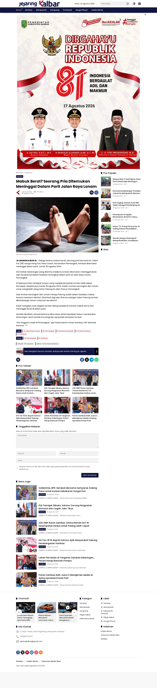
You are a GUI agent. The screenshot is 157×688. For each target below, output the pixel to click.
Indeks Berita (106, 631)
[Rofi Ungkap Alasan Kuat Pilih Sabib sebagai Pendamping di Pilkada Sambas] (106, 205)
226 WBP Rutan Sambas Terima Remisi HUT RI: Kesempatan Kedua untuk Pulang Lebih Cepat (84, 390)
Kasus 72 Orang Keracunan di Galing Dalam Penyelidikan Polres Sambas (126, 227)
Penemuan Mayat (66, 331)
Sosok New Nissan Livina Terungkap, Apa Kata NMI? (25, 617)
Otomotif (42, 610)
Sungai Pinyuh (109, 621)
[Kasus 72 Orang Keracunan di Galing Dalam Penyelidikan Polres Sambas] (106, 229)
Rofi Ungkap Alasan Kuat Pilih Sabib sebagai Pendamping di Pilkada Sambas (126, 204)
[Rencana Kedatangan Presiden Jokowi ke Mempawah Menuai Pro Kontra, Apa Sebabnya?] (106, 193)
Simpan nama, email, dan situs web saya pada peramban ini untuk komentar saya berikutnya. (54, 467)
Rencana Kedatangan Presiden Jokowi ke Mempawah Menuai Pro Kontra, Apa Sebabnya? (127, 192)
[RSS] (41, 652)
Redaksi (104, 639)
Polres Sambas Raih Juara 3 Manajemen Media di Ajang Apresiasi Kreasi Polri (84, 418)
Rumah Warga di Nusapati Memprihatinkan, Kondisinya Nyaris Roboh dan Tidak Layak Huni (126, 239)
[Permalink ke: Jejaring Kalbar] (19, 192)
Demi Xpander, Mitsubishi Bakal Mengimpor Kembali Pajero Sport (66, 618)
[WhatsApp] (96, 360)
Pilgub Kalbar (85, 615)
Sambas (20, 176)
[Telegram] (92, 360)
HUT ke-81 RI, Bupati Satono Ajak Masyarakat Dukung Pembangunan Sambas (28, 418)
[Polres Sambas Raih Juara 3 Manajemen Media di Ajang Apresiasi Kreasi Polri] (85, 405)
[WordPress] (32, 652)
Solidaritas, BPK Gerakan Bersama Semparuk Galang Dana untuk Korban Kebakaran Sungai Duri (28, 390)
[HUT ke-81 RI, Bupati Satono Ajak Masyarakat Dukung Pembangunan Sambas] (29, 405)
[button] (127, 4)
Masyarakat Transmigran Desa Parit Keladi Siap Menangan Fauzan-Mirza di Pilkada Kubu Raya (127, 180)
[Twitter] (87, 360)
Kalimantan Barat (87, 618)
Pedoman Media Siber (110, 635)
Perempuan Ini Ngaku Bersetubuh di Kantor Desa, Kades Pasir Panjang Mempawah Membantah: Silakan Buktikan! (125, 215)
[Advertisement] (121, 268)
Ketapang (84, 611)
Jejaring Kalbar (27, 192)
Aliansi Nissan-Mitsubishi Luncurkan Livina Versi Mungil (45, 618)
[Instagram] (36, 652)
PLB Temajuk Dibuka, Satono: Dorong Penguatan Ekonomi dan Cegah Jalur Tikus (56, 390)
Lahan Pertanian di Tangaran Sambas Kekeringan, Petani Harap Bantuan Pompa (57, 418)
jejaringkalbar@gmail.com (31, 641)
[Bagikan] (96, 192)
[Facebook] (82, 360)
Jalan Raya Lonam (32, 331)
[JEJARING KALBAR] (39, 3)
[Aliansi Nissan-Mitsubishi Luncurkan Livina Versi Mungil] (46, 607)
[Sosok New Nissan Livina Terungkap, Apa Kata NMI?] (25, 607)
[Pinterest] (27, 652)
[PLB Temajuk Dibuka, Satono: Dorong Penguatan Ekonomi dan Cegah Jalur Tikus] (57, 377)
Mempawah (85, 607)
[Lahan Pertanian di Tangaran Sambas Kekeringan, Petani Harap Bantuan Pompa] (57, 405)
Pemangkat (49, 331)
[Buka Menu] (139, 3)
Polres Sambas (84, 331)
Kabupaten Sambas (107, 612)
